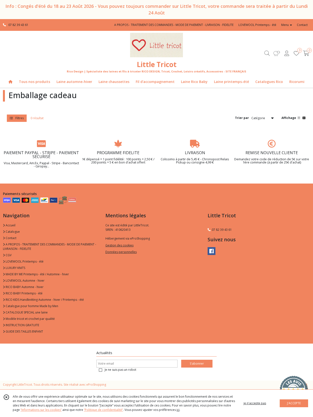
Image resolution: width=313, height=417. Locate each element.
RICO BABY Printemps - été (24, 293)
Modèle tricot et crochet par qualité (30, 319)
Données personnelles (121, 252)
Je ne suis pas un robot (120, 370)
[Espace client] (287, 53)
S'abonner (197, 363)
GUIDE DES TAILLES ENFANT (24, 331)
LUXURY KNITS (15, 268)
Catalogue (12, 232)
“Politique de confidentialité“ (103, 410)
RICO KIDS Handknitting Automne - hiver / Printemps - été (44, 300)
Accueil (10, 225)
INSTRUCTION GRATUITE (22, 325)
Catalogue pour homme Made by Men (31, 306)
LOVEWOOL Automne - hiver (25, 280)
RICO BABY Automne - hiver (24, 287)
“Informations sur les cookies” (41, 410)
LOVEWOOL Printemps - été (24, 261)
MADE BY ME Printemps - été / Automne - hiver (37, 274)
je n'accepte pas (255, 403)
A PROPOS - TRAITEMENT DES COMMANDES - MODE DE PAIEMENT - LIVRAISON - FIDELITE (49, 246)
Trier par (242, 118)
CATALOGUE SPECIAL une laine (26, 312)
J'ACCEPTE (294, 403)
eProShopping (96, 384)
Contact (302, 25)
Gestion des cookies (119, 245)
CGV (8, 255)
